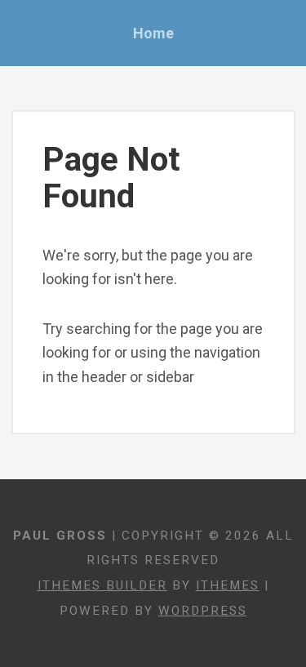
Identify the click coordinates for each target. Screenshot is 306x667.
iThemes (227, 585)
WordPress (202, 610)
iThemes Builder (102, 585)
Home (153, 33)
